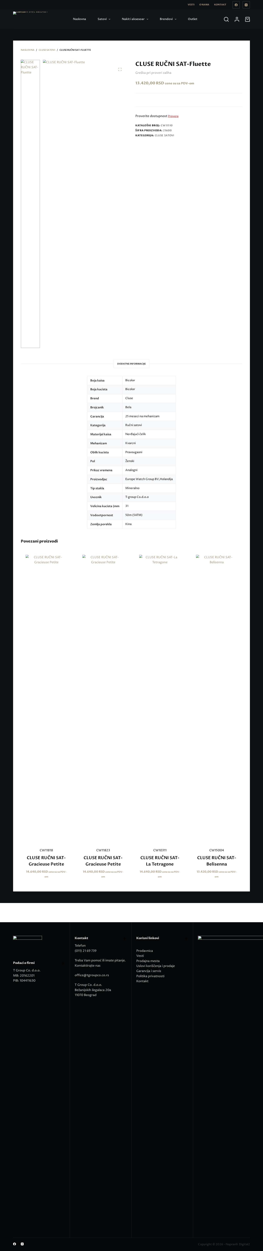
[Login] (237, 19)
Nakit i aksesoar (133, 19)
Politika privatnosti (150, 976)
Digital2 (244, 1244)
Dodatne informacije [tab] (131, 363)
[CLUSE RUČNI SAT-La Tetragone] (160, 699)
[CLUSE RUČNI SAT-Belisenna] (216, 699)
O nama (204, 4)
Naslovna (79, 19)
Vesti (191, 4)
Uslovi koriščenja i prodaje (155, 966)
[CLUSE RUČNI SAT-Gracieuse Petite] (46, 699)
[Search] (226, 19)
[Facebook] (236, 4)
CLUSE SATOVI (164, 135)
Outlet (192, 19)
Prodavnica (144, 951)
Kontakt (220, 4)
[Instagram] (246, 4)
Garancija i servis (148, 971)
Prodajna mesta (148, 961)
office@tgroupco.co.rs (92, 975)
